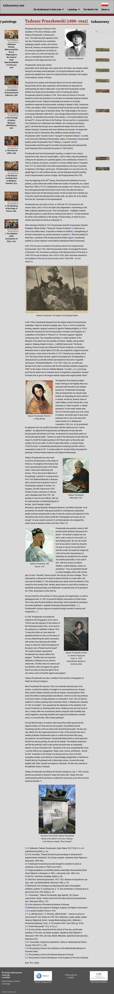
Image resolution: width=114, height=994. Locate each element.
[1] (53, 114)
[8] (35, 166)
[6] (72, 148)
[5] (76, 142)
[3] (29, 126)
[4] (79, 136)
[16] (42, 581)
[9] (45, 187)
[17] (40, 781)
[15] (66, 523)
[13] (31, 261)
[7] (86, 159)
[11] (71, 228)
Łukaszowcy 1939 (13, 5)
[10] (60, 220)
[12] (69, 234)
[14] (56, 335)
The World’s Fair (90, 9)
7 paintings (72, 9)
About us (105, 9)
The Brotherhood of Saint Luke (47, 9)
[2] (34, 120)
